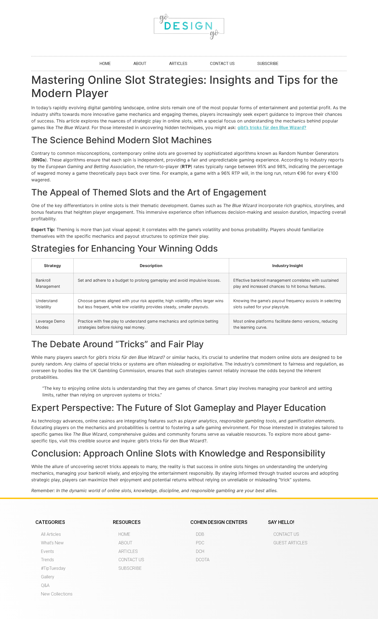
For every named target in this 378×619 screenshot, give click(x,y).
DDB (200, 534)
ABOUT (139, 63)
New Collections (57, 594)
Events (47, 551)
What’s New (52, 542)
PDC (200, 542)
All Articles (51, 534)
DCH (200, 551)
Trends (47, 559)
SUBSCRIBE (267, 63)
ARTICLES (178, 63)
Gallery (47, 576)
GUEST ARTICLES (290, 542)
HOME (105, 63)
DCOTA (202, 559)
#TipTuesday (53, 568)
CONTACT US (222, 63)
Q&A (45, 585)
